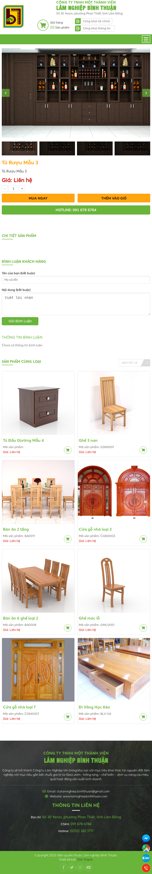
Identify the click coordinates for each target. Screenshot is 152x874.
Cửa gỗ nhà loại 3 (95, 529)
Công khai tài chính (96, 21)
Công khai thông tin (96, 28)
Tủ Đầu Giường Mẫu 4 (23, 440)
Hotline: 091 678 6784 (76, 210)
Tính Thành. (85, 859)
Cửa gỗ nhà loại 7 (19, 707)
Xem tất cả (129, 362)
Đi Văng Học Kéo (94, 707)
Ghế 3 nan (88, 440)
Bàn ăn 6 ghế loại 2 (20, 618)
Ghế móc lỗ (89, 618)
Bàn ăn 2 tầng (16, 529)
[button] (6, 93)
